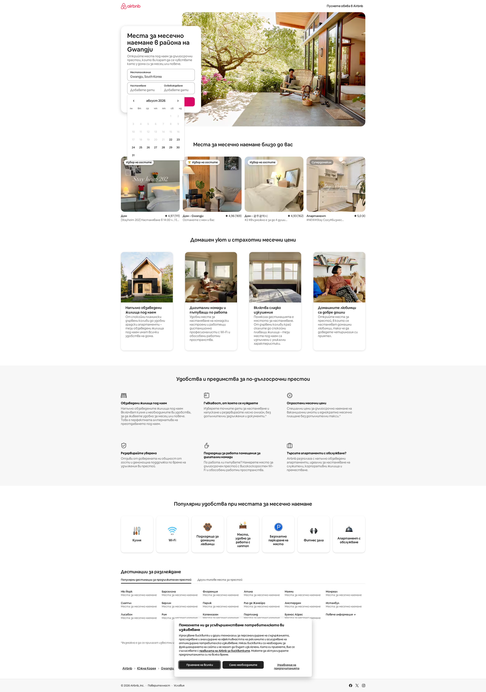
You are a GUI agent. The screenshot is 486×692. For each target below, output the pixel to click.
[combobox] (161, 76)
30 (178, 147)
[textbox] (144, 90)
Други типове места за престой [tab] (219, 579)
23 (178, 139)
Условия (179, 685)
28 (163, 147)
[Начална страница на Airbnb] (130, 6)
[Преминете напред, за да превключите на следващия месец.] (178, 101)
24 (133, 147)
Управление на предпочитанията (286, 666)
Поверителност (159, 685)
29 (170, 147)
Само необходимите (243, 665)
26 (148, 147)
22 (170, 139)
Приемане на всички (199, 665)
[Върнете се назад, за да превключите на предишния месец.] (134, 101)
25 (140, 147)
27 (155, 147)
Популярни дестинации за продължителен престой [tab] (156, 579)
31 (133, 155)
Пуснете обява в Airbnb (345, 6)
